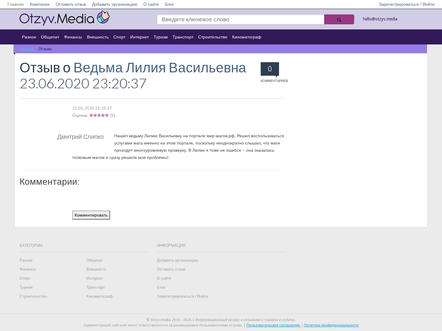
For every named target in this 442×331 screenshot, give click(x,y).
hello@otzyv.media (380, 19)
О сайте (151, 4)
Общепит (50, 37)
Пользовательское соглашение (274, 325)
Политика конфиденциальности (331, 325)
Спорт (119, 37)
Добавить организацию (114, 4)
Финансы (73, 37)
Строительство (212, 37)
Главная (16, 4)
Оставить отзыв (71, 4)
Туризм (161, 37)
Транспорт (183, 37)
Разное (29, 37)
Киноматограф (246, 37)
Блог (169, 4)
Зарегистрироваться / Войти (406, 4)
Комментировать (91, 215)
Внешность (98, 37)
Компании (40, 4)
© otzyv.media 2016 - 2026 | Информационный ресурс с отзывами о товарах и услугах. (221, 320)
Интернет (139, 37)
